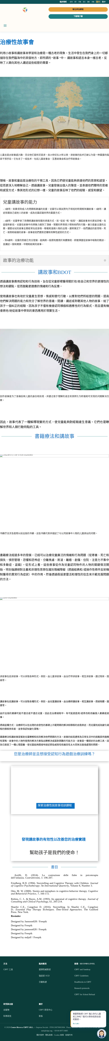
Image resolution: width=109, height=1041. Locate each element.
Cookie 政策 (59, 1035)
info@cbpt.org (46, 1031)
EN (71, 2)
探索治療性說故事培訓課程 (55, 805)
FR (93, 2)
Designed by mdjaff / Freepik (26, 937)
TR (79, 2)
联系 (41, 1016)
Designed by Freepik (21, 925)
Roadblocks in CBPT (82, 982)
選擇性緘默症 (45, 969)
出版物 (6, 1010)
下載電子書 (78, 16)
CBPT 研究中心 (45, 1010)
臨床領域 (63, 2)
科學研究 (7, 1016)
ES (84, 2)
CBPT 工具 (8, 969)
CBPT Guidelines (81, 976)
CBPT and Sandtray (82, 969)
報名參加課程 (78, 9)
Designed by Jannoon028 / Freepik (29, 921)
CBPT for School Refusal (84, 994)
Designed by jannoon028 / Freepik (29, 929)
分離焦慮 (43, 982)
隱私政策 (49, 1035)
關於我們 (40, 1035)
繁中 (98, 2)
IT (75, 2)
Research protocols (81, 988)
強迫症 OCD (44, 976)
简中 (104, 2)
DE (88, 2)
